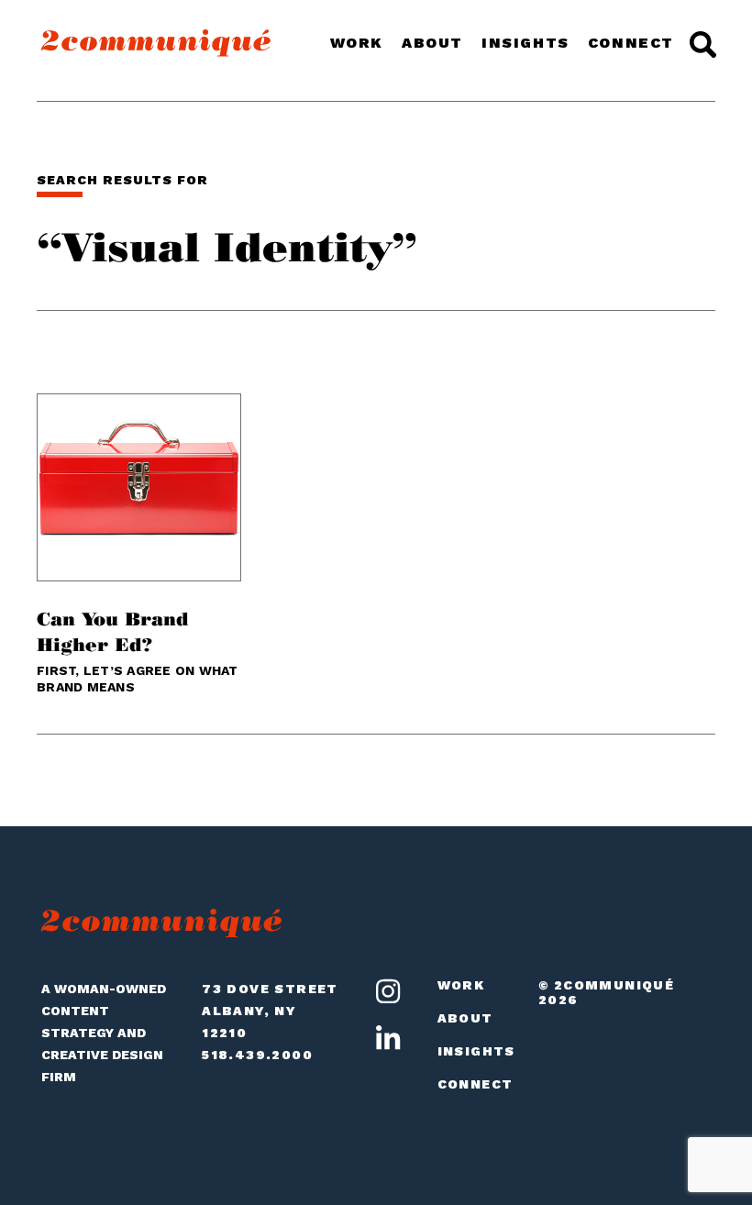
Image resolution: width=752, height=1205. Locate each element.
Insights (525, 42)
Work (356, 42)
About (432, 42)
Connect (631, 42)
